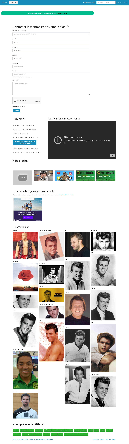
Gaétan (16, 430)
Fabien (54, 434)
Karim (102, 430)
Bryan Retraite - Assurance (79, 434)
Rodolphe (69, 430)
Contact (102, 439)
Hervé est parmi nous (27, 430)
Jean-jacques (27, 434)
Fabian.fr (4, 2)
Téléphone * (15, 63)
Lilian (96, 430)
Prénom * (15, 47)
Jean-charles (37, 434)
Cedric (67, 434)
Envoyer (16, 110)
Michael (83, 430)
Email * (14, 71)
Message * (15, 80)
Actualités (25, 439)
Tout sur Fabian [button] (121, 2)
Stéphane (47, 430)
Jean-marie (17, 434)
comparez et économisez (65, 195)
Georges (46, 434)
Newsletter (96, 439)
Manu (90, 430)
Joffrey (109, 430)
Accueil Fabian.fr (17, 439)
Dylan (60, 434)
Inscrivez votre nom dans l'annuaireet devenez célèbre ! (24, 142)
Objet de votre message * (19, 30)
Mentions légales (110, 439)
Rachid (77, 430)
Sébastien (39, 430)
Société (14, 55)
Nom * (14, 39)
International (49, 439)
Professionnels (40, 439)
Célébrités (13, 2)
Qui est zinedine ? (58, 430)
